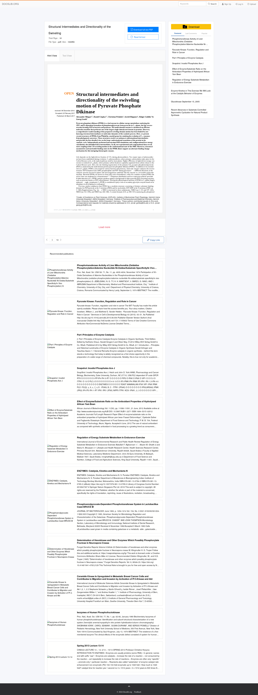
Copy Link (155, 240)
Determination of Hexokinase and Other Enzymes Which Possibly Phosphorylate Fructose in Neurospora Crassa (118, 541)
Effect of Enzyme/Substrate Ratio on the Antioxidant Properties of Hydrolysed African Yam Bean (116, 402)
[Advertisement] (129, 15)
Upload (252, 4)
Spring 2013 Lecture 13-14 (90, 645)
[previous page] (47, 239)
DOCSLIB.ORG (10, 3)
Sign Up (227, 4)
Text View (67, 55)
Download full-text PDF (143, 29)
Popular (204, 33)
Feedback (137, 692)
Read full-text (139, 37)
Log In (240, 4)
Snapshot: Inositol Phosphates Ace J (96, 368)
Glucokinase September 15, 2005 (185, 101)
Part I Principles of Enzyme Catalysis (95, 334)
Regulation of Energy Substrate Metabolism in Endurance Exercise (111, 437)
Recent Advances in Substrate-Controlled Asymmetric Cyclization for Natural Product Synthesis (189, 112)
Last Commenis (191, 33)
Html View (52, 55)
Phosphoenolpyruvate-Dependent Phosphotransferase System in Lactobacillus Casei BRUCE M (117, 505)
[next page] (61, 239)
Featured (177, 33)
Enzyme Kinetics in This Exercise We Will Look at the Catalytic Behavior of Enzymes (191, 92)
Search (213, 4)
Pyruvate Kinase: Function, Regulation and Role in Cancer (106, 301)
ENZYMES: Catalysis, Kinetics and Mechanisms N (102, 471)
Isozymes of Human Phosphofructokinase (98, 612)
